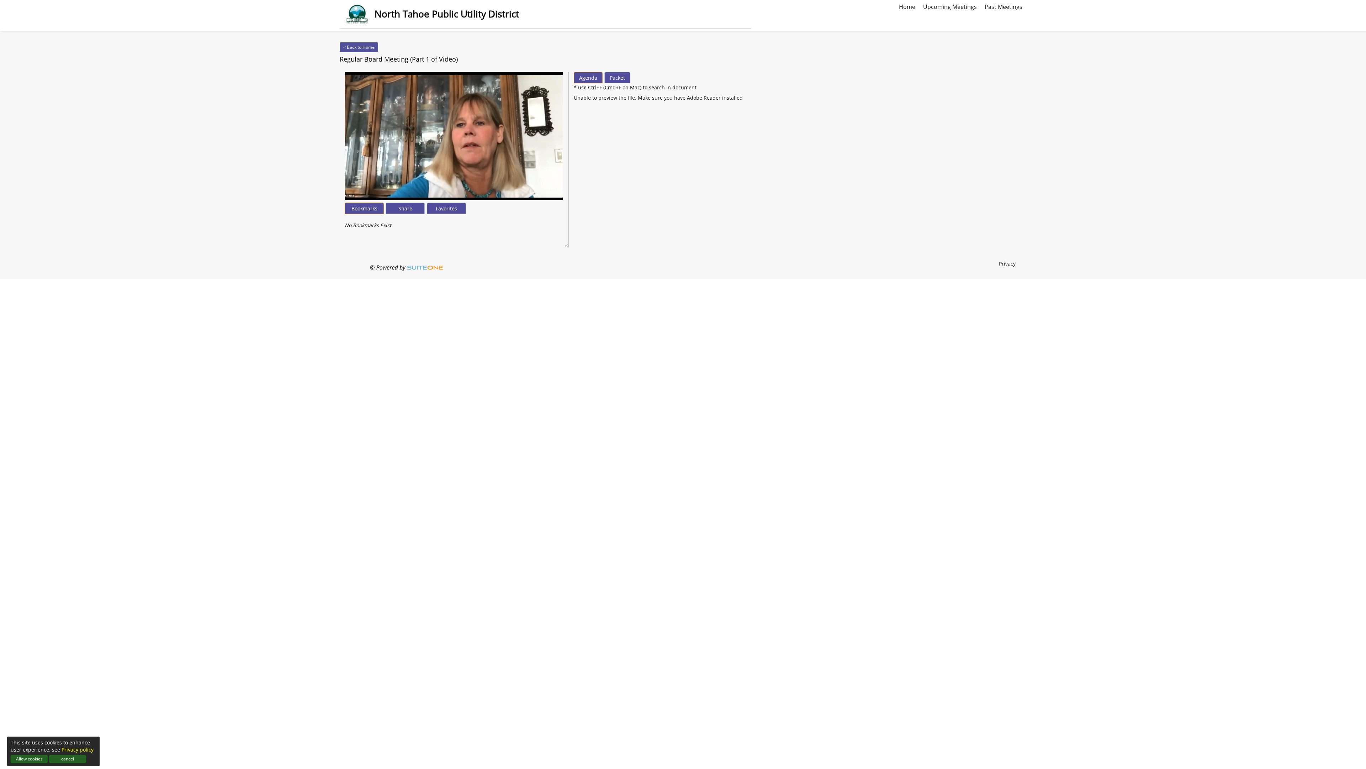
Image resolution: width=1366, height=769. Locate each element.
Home (907, 6)
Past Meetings (1003, 6)
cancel (67, 759)
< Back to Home (359, 47)
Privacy (1007, 263)
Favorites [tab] (446, 208)
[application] (454, 136)
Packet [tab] (617, 77)
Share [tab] (405, 208)
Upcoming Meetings (950, 6)
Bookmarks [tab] (364, 208)
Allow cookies (29, 759)
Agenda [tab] (588, 77)
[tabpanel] (454, 222)
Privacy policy (78, 749)
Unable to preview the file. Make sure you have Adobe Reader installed (658, 97)
